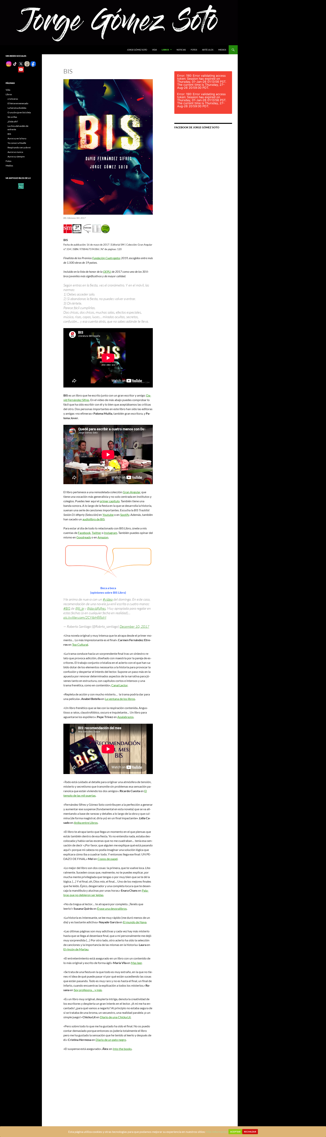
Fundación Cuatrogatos (106, 258)
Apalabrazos (125, 717)
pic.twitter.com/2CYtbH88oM (84, 617)
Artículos (207, 49)
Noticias (181, 49)
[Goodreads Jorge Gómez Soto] (27, 63)
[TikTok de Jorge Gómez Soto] (15, 63)
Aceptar (235, 1131)
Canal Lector (119, 685)
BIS (9, 133)
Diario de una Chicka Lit (115, 1017)
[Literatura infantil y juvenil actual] (21, 185)
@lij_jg (79, 608)
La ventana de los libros (120, 699)
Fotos (194, 49)
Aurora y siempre (16, 156)
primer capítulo (110, 501)
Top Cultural (80, 644)
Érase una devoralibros (112, 908)
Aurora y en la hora (17, 138)
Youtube (108, 514)
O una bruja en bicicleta (19, 112)
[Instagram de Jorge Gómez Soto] (9, 63)
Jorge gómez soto (137, 49)
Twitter (96, 532)
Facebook (84, 532)
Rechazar (250, 1131)
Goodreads (83, 537)
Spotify (124, 514)
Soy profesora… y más (88, 990)
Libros (165, 49)
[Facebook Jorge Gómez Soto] (33, 63)
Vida (154, 49)
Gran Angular (131, 492)
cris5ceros (13, 98)
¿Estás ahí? (13, 121)
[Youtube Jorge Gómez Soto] (21, 69)
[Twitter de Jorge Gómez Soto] (21, 63)
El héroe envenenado (18, 103)
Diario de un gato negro (111, 1039)
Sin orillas (12, 117)
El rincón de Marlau (75, 949)
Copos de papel (108, 859)
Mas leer (136, 963)
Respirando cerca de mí (19, 147)
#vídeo (108, 599)
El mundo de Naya (134, 922)
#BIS (66, 608)
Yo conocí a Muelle (17, 143)
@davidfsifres (96, 608)
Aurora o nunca (15, 152)
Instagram (110, 532)
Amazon (103, 537)
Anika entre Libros (86, 822)
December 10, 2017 (134, 626)
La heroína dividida (17, 107)
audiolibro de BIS (93, 519)
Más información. (217, 1131)
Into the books (122, 1048)
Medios (222, 49)
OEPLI (107, 271)
